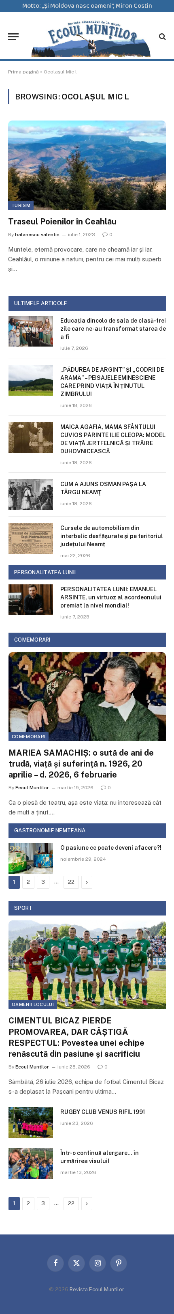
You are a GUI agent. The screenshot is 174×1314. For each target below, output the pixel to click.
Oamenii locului (33, 1004)
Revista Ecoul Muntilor (97, 1289)
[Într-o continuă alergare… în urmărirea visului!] (30, 1163)
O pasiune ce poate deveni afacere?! (110, 847)
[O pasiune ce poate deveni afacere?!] (30, 858)
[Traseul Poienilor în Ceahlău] (87, 165)
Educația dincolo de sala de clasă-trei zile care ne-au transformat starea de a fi (113, 328)
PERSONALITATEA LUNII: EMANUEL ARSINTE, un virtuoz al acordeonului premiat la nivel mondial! (110, 597)
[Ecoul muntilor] (91, 36)
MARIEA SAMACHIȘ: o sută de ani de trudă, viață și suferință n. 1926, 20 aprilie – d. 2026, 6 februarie (81, 764)
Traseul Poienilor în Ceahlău (62, 221)
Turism (20, 205)
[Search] (161, 37)
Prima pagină (23, 72)
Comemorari (28, 736)
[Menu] (13, 37)
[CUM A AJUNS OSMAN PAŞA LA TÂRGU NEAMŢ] (30, 494)
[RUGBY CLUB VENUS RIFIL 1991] (30, 1122)
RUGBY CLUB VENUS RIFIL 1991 (102, 1112)
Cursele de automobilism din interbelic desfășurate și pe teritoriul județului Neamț (111, 536)
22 (71, 882)
